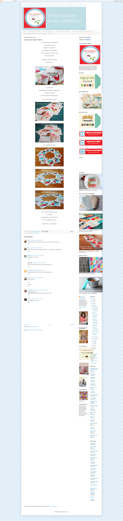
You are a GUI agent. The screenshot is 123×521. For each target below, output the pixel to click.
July (93, 341)
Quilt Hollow (92, 475)
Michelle (29, 255)
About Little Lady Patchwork (34, 31)
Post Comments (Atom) (33, 326)
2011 (92, 303)
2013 (92, 300)
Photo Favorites (94, 360)
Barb (29, 247)
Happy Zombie (93, 454)
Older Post (72, 324)
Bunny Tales (92, 374)
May (93, 345)
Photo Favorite (95, 314)
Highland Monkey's (31, 290)
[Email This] (42, 231)
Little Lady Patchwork (82, 297)
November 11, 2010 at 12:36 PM (37, 255)
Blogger (66, 511)
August (93, 340)
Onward (93, 312)
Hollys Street (93, 383)
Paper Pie (92, 419)
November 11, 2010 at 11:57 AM (36, 247)
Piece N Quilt (93, 468)
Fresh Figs (92, 380)
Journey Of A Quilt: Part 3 (95, 320)
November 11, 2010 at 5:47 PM (39, 270)
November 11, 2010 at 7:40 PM (42, 290)
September (94, 338)
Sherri (29, 240)
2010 (92, 305)
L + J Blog (92, 391)
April (93, 346)
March (93, 348)
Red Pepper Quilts (94, 478)
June (93, 343)
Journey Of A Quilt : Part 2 (95, 323)
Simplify (92, 427)
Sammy (29, 277)
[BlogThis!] (43, 231)
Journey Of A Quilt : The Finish (94, 316)
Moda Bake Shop (94, 358)
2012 (92, 301)
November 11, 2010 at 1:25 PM (39, 262)
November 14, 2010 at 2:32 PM (36, 298)
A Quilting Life (93, 443)
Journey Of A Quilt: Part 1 (95, 310)
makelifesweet (93, 398)
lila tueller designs (94, 394)
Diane (29, 298)
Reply (29, 243)
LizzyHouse (92, 462)
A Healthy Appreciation (95, 328)
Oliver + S (92, 416)
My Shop (51, 33)
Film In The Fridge (94, 451)
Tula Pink (92, 497)
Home (24, 31)
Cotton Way (92, 377)
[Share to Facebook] (46, 231)
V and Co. (92, 499)
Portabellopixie (93, 471)
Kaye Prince (30, 270)
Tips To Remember (42, 33)
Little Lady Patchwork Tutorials (63, 31)
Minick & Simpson (94, 405)
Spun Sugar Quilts (94, 481)
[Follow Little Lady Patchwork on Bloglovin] (85, 40)
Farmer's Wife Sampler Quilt (29, 33)
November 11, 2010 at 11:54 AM (36, 240)
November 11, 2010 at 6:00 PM (37, 277)
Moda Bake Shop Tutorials (48, 31)
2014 (92, 298)
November (94, 308)
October (94, 336)
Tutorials (92, 362)
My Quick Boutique (53, 506)
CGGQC (92, 356)
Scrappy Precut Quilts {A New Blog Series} (81, 31)
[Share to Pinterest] (47, 231)
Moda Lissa (92, 409)
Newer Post (26, 324)
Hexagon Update (95, 330)
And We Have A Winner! (95, 334)
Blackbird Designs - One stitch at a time (94, 369)
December (94, 306)
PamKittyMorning (93, 465)
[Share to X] (44, 231)
